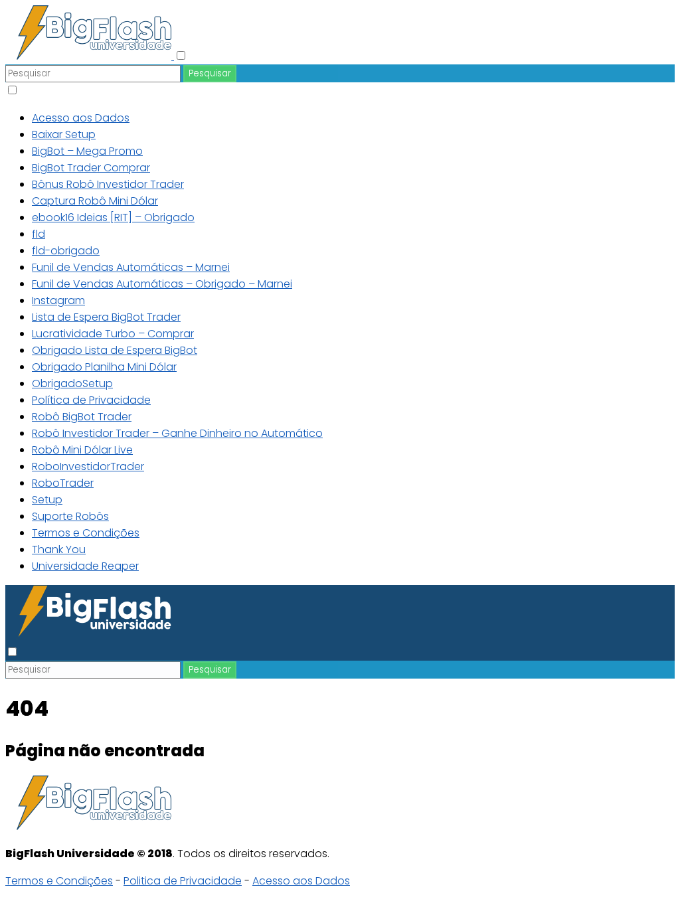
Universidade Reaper (85, 566)
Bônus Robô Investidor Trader (108, 184)
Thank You (59, 549)
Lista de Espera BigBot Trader (106, 317)
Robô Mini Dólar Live (82, 449)
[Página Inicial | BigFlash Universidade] (89, 56)
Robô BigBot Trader (81, 416)
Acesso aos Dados (80, 117)
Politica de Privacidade (183, 880)
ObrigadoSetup (72, 383)
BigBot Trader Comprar (91, 167)
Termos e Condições (85, 532)
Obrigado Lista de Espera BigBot (114, 350)
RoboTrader (63, 483)
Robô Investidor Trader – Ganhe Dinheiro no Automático (177, 433)
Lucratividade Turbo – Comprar (113, 333)
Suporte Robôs (70, 516)
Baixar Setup (64, 134)
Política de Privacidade (91, 400)
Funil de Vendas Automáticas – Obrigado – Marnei (162, 283)
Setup (47, 499)
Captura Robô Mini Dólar (95, 200)
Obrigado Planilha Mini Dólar (104, 366)
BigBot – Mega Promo (87, 151)
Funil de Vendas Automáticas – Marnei (131, 267)
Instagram (58, 300)
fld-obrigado (66, 250)
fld (38, 234)
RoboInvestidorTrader (88, 466)
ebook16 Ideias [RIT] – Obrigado (113, 217)
